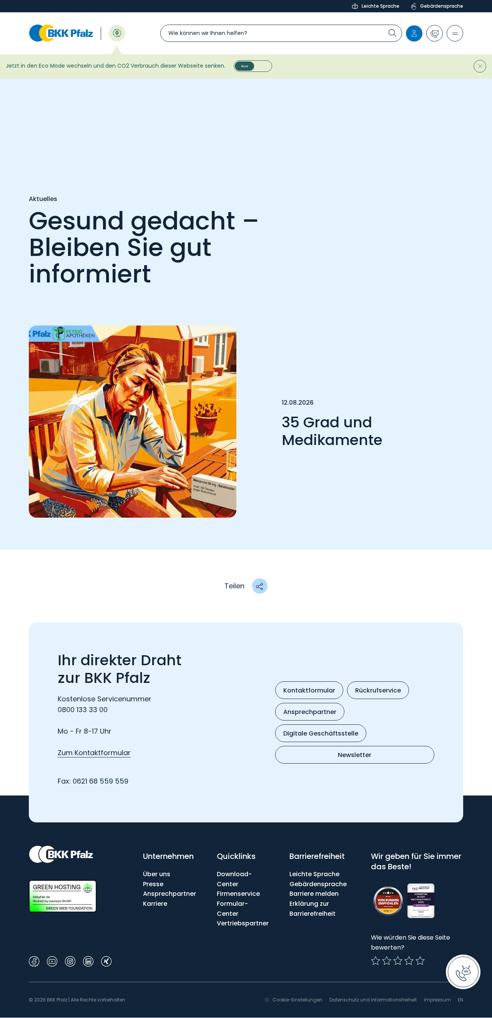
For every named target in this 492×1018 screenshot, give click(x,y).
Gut (397, 960)
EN (460, 999)
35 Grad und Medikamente (332, 431)
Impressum (437, 999)
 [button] (259, 586)
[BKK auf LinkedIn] (88, 960)
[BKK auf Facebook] (34, 960)
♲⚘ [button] (117, 32)
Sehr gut (420, 960)
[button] (434, 33)
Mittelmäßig (386, 960)
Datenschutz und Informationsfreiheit (373, 999)
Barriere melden (314, 893)
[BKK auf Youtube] (52, 960)
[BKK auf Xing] (106, 960)
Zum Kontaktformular (94, 752)
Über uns (156, 874)
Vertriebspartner (243, 923)
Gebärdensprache (441, 6)
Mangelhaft (375, 960)
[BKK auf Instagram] (70, 960)
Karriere (155, 903)
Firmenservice (238, 893)
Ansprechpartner (169, 893)
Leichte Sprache (380, 6)
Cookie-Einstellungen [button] (297, 999)
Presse (153, 884)
